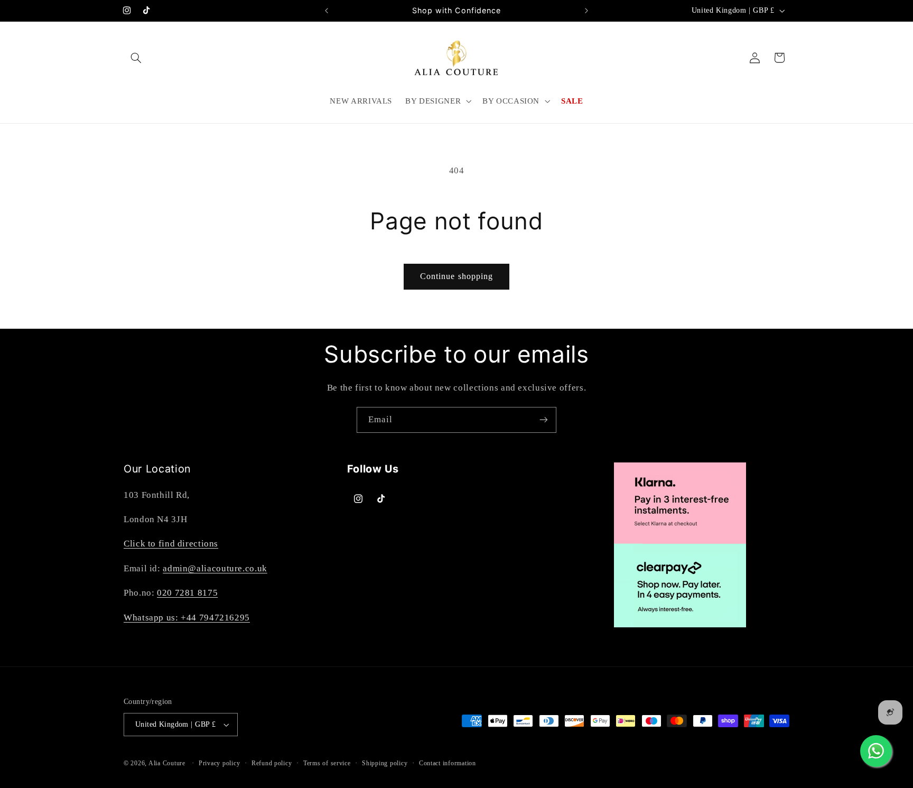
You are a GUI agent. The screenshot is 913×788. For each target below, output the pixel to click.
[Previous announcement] (326, 10)
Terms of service (327, 763)
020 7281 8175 (187, 593)
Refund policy (271, 763)
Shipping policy (384, 763)
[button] (136, 57)
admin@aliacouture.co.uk (215, 568)
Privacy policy (219, 763)
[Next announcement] (586, 10)
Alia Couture (166, 763)
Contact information (447, 763)
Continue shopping (456, 276)
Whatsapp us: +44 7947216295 (187, 618)
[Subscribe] (544, 420)
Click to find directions (171, 544)
